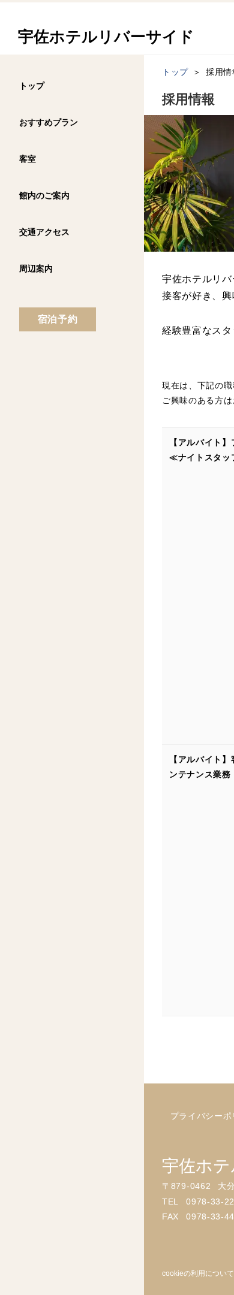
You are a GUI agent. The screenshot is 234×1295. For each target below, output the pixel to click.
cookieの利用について (198, 1273)
